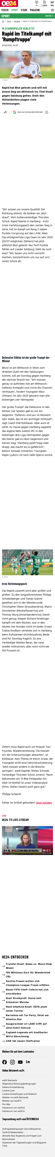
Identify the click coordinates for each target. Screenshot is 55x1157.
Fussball (17, 21)
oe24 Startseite (9, 1080)
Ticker (4, 10)
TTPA (4, 1146)
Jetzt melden (44, 803)
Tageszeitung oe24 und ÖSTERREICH (20, 1119)
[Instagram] (12, 1062)
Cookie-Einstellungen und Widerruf (19, 1094)
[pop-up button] (44, 850)
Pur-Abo (6, 1104)
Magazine (35, 10)
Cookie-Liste (8, 1091)
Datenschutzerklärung (13, 1087)
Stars (24, 10)
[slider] (16, 850)
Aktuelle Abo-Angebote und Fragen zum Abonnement (21, 1137)
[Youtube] (20, 1062)
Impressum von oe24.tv (13, 1111)
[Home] (3, 21)
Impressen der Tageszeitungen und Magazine (24, 1143)
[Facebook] (4, 1062)
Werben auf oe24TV (11, 1101)
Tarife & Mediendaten (12, 1132)
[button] (28, 841)
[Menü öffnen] (52, 10)
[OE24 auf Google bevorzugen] (46, 112)
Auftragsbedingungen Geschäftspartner (21, 1129)
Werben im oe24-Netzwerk (15, 1097)
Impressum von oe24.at (13, 1108)
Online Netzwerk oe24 (13, 1070)
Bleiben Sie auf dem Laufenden (18, 1051)
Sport (14, 10)
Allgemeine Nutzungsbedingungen (19, 1084)
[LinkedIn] (28, 1062)
